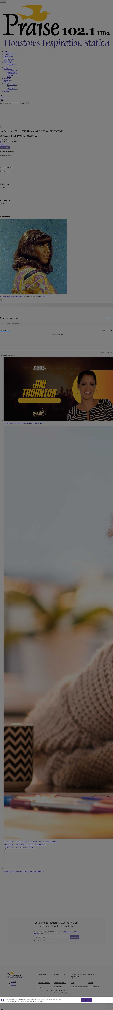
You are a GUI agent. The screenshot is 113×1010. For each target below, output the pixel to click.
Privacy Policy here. (38, 1001)
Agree (86, 1000)
